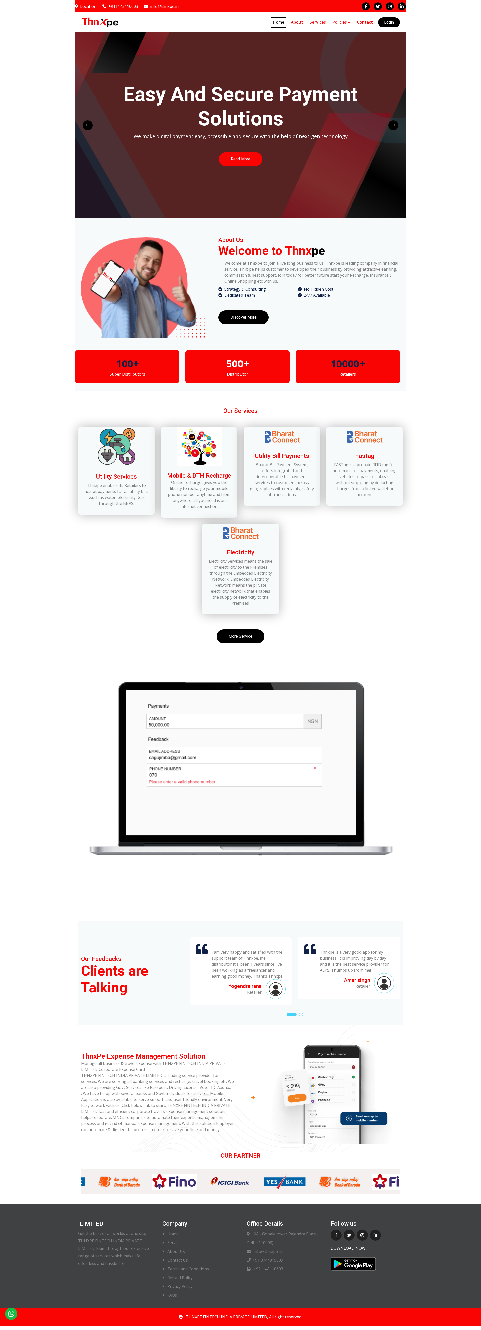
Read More (134, 162)
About (297, 22)
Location (88, 6)
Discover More (243, 317)
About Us (175, 1251)
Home (278, 22)
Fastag (364, 455)
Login (389, 22)
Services (318, 22)
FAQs (171, 1295)
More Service (240, 636)
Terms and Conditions (187, 1269)
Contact (365, 22)
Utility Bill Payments (282, 455)
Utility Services (116, 476)
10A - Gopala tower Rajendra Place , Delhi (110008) (282, 1238)
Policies (339, 22)
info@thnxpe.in (164, 6)
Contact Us (177, 1260)
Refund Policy (179, 1277)
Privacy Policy (179, 1286)
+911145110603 (123, 6)
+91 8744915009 (268, 1260)
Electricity (240, 552)
